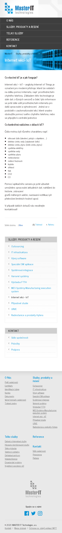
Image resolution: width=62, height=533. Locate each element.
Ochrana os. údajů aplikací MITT (43, 528)
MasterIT (8, 53)
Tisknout (38, 224)
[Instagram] (40, 514)
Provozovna (37, 454)
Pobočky (15, 343)
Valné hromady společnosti (15, 399)
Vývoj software (18, 258)
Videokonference (11, 459)
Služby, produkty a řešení (22, 27)
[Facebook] (27, 514)
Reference (13, 40)
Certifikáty (9, 385)
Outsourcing (17, 246)
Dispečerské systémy (13, 462)
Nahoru (51, 224)
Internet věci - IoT (20, 297)
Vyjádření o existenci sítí (14, 466)
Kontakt (11, 46)
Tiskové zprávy (11, 403)
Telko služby (14, 33)
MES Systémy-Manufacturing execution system (31, 289)
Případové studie (19, 303)
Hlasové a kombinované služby (17, 444)
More (21, 225)
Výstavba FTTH (19, 282)
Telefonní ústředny (12, 452)
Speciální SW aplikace (22, 264)
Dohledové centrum (12, 455)
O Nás (9, 20)
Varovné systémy (20, 276)
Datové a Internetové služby (16, 441)
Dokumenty (9, 396)
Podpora (15, 349)
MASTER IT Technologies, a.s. (24, 525)
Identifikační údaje (12, 389)
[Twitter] (33, 514)
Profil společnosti (11, 382)
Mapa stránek (20, 528)
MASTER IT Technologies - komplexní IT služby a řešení (19, 5)
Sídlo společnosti (19, 337)
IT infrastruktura (19, 252)
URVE (14, 309)
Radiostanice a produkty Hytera (27, 315)
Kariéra (7, 392)
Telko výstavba (11, 448)
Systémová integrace (22, 270)
